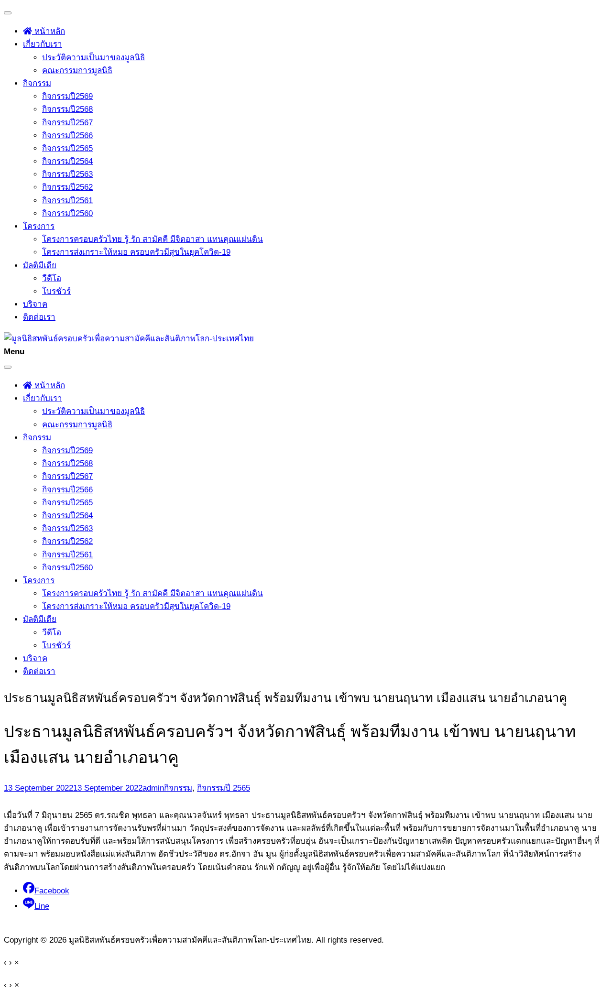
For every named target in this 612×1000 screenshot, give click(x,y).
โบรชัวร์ (56, 291)
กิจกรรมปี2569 (67, 96)
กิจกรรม (37, 83)
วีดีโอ (51, 278)
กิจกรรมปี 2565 (223, 788)
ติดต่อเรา (39, 317)
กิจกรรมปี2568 (67, 109)
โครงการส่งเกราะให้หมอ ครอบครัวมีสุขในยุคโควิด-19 (136, 252)
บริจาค (35, 304)
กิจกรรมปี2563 (67, 174)
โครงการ (39, 226)
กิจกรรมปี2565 (67, 148)
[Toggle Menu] (7, 12)
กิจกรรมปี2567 (67, 122)
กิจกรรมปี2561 (67, 200)
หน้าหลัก (48, 31)
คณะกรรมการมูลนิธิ (77, 70)
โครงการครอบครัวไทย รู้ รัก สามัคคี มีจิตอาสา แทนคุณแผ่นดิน (152, 239)
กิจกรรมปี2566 (67, 135)
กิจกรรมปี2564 (67, 161)
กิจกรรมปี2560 (67, 213)
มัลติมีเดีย (39, 265)
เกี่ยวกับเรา (42, 44)
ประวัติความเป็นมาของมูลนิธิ (93, 57)
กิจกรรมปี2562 (67, 187)
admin (153, 788)
